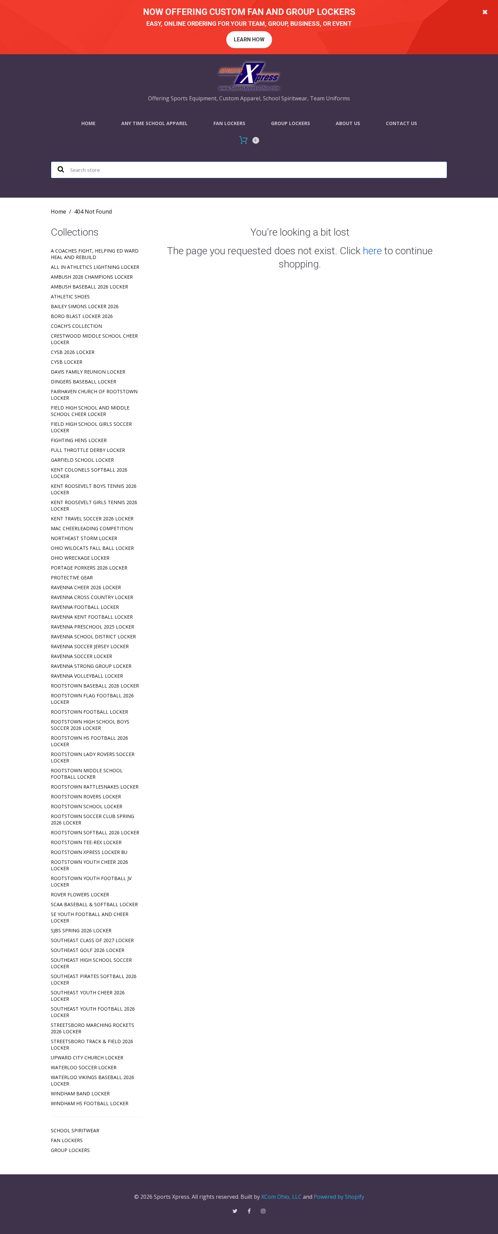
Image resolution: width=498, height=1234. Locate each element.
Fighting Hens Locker (79, 440)
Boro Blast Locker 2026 (82, 316)
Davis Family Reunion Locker (88, 372)
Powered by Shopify (339, 1196)
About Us (348, 123)
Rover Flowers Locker (80, 894)
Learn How (249, 39)
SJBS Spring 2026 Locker (81, 930)
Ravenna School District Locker (93, 636)
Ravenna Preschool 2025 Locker (92, 626)
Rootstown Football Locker (89, 712)
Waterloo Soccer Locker (84, 1067)
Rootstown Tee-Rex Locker (86, 842)
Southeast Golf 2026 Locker (87, 950)
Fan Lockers (229, 123)
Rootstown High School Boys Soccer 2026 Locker (90, 724)
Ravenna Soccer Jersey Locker (90, 646)
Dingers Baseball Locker (83, 381)
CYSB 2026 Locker (73, 352)
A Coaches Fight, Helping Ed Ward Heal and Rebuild (95, 253)
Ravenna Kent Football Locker (92, 617)
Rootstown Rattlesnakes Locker (95, 786)
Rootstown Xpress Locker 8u (89, 852)
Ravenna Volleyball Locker (87, 676)
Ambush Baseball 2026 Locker (89, 286)
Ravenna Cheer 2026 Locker (86, 587)
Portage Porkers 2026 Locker (89, 567)
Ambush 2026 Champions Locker (92, 277)
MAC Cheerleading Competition (92, 528)
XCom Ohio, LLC (281, 1196)
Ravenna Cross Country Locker (92, 597)
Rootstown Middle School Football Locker (87, 773)
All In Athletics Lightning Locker (95, 267)
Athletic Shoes (70, 296)
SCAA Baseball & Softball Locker (94, 904)
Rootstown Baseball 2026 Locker (95, 685)
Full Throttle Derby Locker (88, 450)
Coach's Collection (76, 326)
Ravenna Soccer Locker (81, 656)
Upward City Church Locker (87, 1057)
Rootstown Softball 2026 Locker (95, 832)
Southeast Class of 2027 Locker (92, 940)
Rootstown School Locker (86, 806)
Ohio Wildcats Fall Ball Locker (92, 548)
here (372, 251)
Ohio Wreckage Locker (80, 558)
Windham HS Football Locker (89, 1103)
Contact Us (401, 123)
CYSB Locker (66, 362)
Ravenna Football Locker (85, 607)
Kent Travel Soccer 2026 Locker (92, 518)
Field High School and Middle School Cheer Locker (90, 410)
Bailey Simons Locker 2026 (85, 306)
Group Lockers (290, 123)
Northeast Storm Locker (84, 538)
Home (88, 123)
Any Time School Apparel (154, 123)
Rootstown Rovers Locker (86, 796)
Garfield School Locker (82, 460)
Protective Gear (72, 577)
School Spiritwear (75, 1130)
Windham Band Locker (80, 1093)
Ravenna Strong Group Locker (91, 666)
